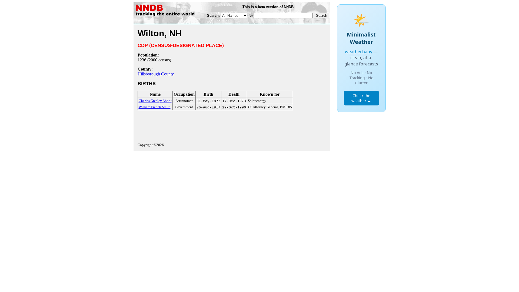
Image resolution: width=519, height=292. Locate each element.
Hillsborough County (156, 74)
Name (155, 94)
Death (233, 94)
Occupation (184, 94)
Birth (208, 94)
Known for (270, 94)
